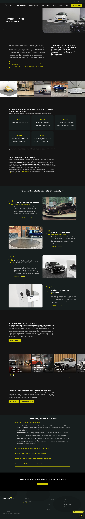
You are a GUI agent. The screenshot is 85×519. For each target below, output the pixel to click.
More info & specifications (20, 218)
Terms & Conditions (68, 497)
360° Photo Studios (50, 499)
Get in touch (13, 401)
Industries (48, 502)
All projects (67, 377)
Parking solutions (46, 5)
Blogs (65, 507)
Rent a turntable (67, 504)
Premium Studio (14, 173)
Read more (53, 246)
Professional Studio (24, 171)
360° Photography (21, 5)
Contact (67, 5)
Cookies (66, 502)
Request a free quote (26, 401)
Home (47, 497)
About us (61, 5)
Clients (54, 5)
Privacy (65, 499)
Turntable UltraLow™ (34, 5)
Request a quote (77, 5)
